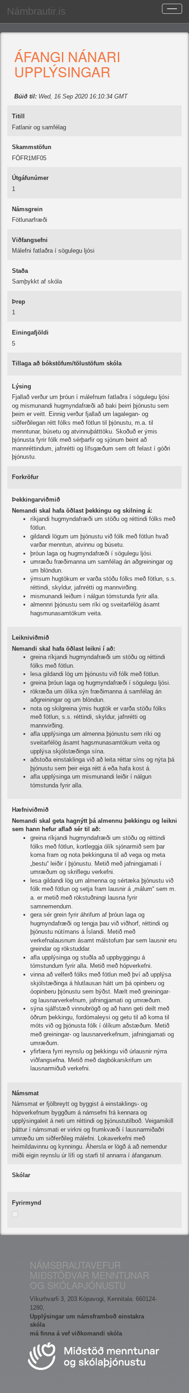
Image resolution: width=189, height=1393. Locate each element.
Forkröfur (25, 477)
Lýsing (21, 386)
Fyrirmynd (26, 1202)
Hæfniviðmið (30, 809)
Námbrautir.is (36, 11)
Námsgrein (27, 209)
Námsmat (25, 1093)
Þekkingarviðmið (36, 499)
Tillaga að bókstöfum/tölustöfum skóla (67, 363)
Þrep (18, 301)
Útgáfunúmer (30, 177)
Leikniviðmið (30, 637)
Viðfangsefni (30, 240)
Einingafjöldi (30, 332)
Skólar (21, 1175)
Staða (20, 270)
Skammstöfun (31, 147)
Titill (18, 116)
